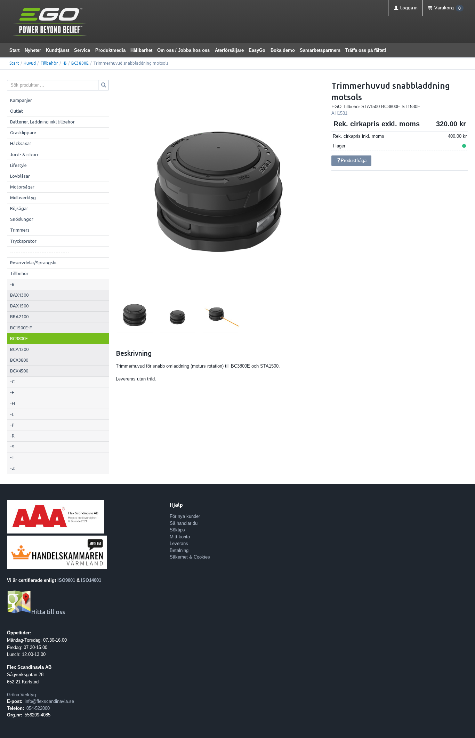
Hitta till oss (48, 612)
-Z (12, 468)
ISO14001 (91, 580)
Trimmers (20, 229)
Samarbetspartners (320, 50)
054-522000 (38, 708)
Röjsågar (19, 208)
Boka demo (283, 50)
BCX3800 (19, 360)
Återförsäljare (229, 50)
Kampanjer (21, 100)
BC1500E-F (21, 327)
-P (12, 425)
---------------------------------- (39, 251)
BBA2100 (19, 316)
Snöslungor (21, 219)
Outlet (16, 111)
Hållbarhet (141, 50)
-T (12, 457)
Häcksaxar (20, 143)
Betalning (179, 550)
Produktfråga (354, 160)
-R (12, 435)
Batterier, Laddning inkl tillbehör (42, 121)
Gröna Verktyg (21, 694)
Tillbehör (49, 63)
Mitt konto (180, 536)
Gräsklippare (23, 132)
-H (12, 403)
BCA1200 (19, 349)
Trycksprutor (23, 241)
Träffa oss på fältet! (365, 50)
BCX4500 (19, 370)
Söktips (177, 529)
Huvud (30, 63)
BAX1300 (19, 294)
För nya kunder (185, 516)
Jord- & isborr (24, 154)
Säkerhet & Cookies (190, 557)
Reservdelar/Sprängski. (33, 262)
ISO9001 (66, 580)
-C (12, 381)
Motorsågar (22, 186)
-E (12, 392)
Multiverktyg (23, 197)
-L (12, 414)
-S (12, 446)
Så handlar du (184, 523)
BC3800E (80, 63)
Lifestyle (18, 165)
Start (14, 50)
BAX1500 (19, 305)
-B (65, 63)
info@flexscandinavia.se (49, 701)
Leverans (179, 543)
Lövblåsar (20, 176)
